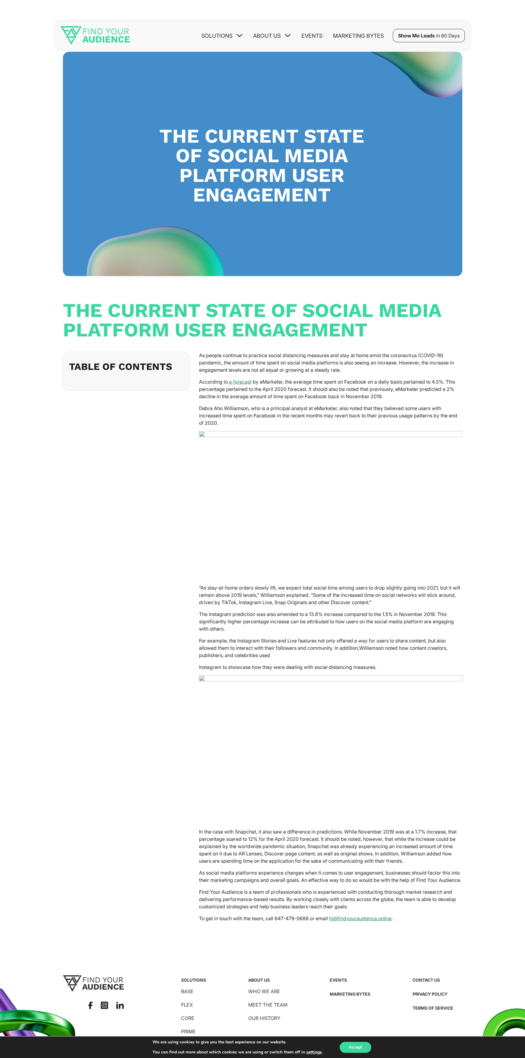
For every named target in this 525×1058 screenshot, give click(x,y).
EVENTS (338, 980)
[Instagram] (104, 1005)
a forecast (240, 382)
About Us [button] (267, 36)
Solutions (193, 980)
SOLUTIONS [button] (216, 36)
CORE (187, 1018)
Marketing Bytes (358, 36)
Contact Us (426, 980)
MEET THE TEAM (267, 1005)
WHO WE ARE (264, 991)
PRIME (188, 1031)
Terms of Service (433, 1008)
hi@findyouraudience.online (360, 918)
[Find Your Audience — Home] (95, 35)
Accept (355, 1047)
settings (314, 1052)
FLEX (187, 1005)
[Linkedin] (120, 1005)
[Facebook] (90, 1005)
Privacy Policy (430, 994)
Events (311, 36)
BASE (187, 991)
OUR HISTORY (264, 1018)
